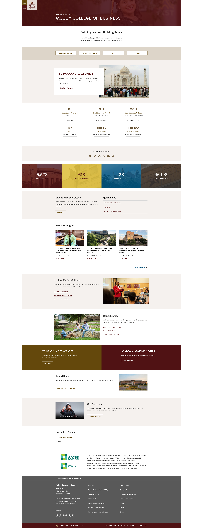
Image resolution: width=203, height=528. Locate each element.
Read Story (60, 259)
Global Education (109, 331)
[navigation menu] (24, 2)
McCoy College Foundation (112, 211)
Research (107, 207)
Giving (122, 512)
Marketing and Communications (98, 512)
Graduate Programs (61, 291)
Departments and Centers (112, 203)
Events (122, 507)
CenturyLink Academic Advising (98, 490)
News (122, 503)
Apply (140, 525)
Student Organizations (111, 335)
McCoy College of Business (67, 485)
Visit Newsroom (140, 267)
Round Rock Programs (62, 299)
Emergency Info (131, 525)
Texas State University (64, 15)
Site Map (58, 510)
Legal (145, 525)
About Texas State (110, 525)
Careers (120, 525)
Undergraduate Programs (63, 295)
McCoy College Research (96, 507)
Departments (92, 499)
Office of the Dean (94, 494)
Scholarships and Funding (112, 327)
